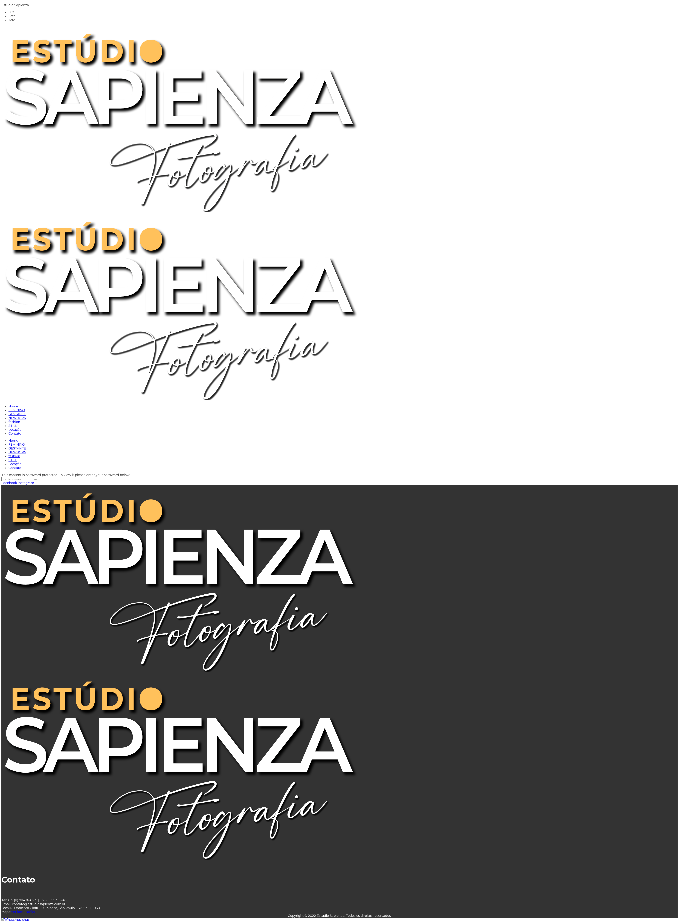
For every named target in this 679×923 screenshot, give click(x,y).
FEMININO (16, 444)
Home (13, 441)
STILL (12, 460)
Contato (14, 468)
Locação (15, 464)
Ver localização (23, 912)
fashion (14, 456)
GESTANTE (17, 448)
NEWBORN (17, 452)
